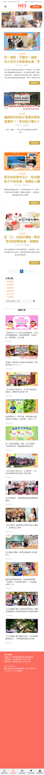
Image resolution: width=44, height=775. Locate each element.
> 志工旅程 (9, 294)
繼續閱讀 (34, 83)
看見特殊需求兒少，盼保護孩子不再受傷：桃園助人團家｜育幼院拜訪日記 (22, 181)
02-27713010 (10, 666)
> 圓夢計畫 (9, 291)
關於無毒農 (8, 655)
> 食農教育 (9, 285)
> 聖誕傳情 (9, 288)
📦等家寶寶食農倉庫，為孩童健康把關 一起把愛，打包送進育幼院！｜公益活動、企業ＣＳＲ (22, 581)
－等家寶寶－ (22, 54)
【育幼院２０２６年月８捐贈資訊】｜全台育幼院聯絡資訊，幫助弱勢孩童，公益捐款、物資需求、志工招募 (22, 335)
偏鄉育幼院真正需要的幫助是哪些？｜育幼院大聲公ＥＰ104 (22, 121)
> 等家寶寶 (9, 281)
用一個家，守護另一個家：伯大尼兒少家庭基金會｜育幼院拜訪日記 (22, 62)
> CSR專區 (9, 297)
